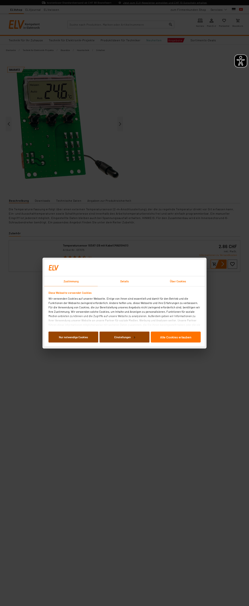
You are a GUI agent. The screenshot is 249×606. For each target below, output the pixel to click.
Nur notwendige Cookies (73, 337)
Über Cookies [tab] (178, 281)
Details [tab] (124, 281)
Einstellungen (122, 337)
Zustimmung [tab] (71, 281)
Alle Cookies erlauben (175, 337)
